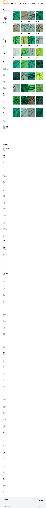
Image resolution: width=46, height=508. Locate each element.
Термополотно (5, 427)
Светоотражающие (5, 314)
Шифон (4, 83)
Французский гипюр (5, 229)
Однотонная (4, 188)
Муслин (4, 107)
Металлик (4, 184)
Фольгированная (5, 335)
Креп (4, 212)
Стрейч (4, 486)
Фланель (4, 360)
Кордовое (4, 223)
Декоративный (5, 406)
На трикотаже (5, 288)
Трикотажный (4, 96)
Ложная (4, 374)
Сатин (4, 492)
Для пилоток (4, 129)
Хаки (4, 133)
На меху (4, 171)
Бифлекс (4, 157)
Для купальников (5, 135)
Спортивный (4, 426)
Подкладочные (5, 325)
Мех (4, 252)
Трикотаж (4, 100)
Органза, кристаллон (6, 273)
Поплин (4, 460)
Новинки (11, 3)
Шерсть (4, 469)
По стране (42, 3)
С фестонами (5, 228)
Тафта (4, 394)
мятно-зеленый (5, 17)
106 (7, 25)
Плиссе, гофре (5, 484)
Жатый (4, 62)
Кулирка (4, 413)
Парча (4, 294)
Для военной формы (6, 126)
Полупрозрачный (5, 421)
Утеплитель (4, 432)
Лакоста (4, 414)
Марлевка (4, 247)
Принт (4, 190)
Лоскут (4, 240)
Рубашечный (4, 121)
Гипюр (4, 348)
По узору (38, 3)
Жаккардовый (5, 56)
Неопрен (4, 375)
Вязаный (4, 405)
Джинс (4, 354)
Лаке (3, 183)
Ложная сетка (5, 328)
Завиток (4, 255)
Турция (4, 101)
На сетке (4, 108)
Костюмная (4, 471)
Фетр (3, 440)
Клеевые (4, 174)
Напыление (4, 438)
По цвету (29, 3)
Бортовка (4, 175)
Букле (4, 243)
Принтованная (5, 168)
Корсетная (4, 373)
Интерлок (4, 170)
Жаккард (4, 155)
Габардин (4, 112)
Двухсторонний (5, 445)
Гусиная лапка (5, 197)
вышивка (5, 42)
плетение (5, 44)
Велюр (4, 93)
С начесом (4, 425)
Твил (4, 493)
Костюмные (4, 150)
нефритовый (5, 18)
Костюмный (4, 214)
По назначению (25, 3)
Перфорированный (5, 419)
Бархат (4, 61)
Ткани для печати (5, 397)
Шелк (4, 367)
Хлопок (4, 162)
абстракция (5, 40)
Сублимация (4, 399)
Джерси (4, 114)
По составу (33, 3)
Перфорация (4, 74)
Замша (4, 164)
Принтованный (5, 75)
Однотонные (5, 80)
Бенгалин (4, 140)
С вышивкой (4, 122)
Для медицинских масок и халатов (6, 139)
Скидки (15, 3)
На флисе (4, 202)
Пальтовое (4, 87)
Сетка (4, 320)
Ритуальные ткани (5, 344)
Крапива (4, 210)
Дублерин (4, 177)
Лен (4, 232)
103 (7, 23)
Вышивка (4, 353)
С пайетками (4, 88)
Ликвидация (4, 53)
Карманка (4, 327)
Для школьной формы (6, 148)
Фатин (4, 366)
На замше (4, 256)
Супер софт (4, 82)
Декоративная (5, 182)
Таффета (4, 333)
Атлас (4, 55)
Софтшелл (4, 315)
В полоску (4, 195)
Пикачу (4, 204)
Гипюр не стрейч (5, 221)
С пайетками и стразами (6, 69)
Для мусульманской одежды (5, 144)
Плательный (4, 215)
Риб (3, 67)
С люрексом (4, 68)
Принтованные (5, 81)
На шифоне (4, 280)
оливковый (5, 19)
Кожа (4, 181)
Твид (3, 473)
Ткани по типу (19, 3)
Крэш (4, 412)
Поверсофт (4, 447)
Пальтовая (4, 472)
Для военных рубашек (5, 127)
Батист (4, 453)
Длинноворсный (5, 254)
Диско (4, 408)
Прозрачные (5, 341)
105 (7, 24)
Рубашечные (4, 109)
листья (4, 43)
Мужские (4, 201)
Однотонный (4, 94)
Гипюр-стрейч (5, 222)
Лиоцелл (4, 302)
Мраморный (4, 63)
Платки (4, 308)
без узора (5, 41)
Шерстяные (4, 208)
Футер (4, 268)
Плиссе (4, 467)
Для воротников (5, 128)
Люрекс (4, 242)
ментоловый (5, 16)
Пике (3, 420)
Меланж (4, 234)
